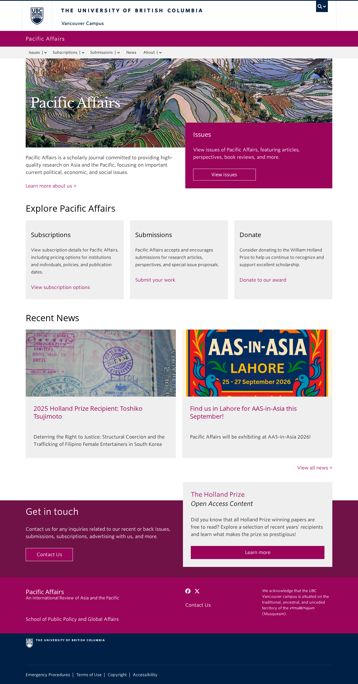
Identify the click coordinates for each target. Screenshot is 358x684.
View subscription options (60, 287)
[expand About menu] (160, 53)
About (149, 52)
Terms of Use (89, 674)
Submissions (101, 52)
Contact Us (49, 554)
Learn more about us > (51, 186)
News (131, 52)
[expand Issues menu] (45, 53)
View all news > (314, 467)
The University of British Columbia (37, 16)
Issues (34, 52)
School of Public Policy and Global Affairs (72, 619)
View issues (224, 174)
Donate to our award (263, 280)
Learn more (257, 552)
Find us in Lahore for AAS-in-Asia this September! (243, 412)
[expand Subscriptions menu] (83, 53)
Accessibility (145, 674)
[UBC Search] (322, 6)
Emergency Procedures (48, 674)
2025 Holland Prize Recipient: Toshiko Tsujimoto (88, 412)
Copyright (117, 674)
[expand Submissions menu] (118, 53)
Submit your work (155, 280)
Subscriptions (65, 52)
